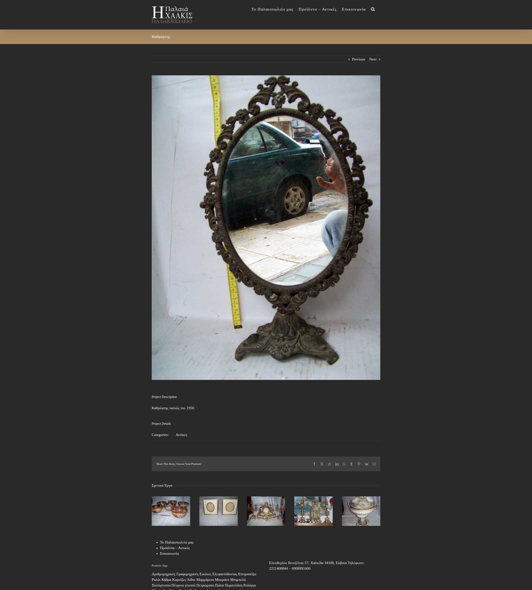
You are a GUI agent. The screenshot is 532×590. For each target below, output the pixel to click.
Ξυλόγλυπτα (161, 585)
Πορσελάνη (233, 585)
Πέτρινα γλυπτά (183, 585)
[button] (373, 8)
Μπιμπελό (238, 580)
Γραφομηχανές (187, 574)
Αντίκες (181, 435)
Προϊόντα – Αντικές (175, 548)
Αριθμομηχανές (163, 574)
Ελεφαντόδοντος (224, 574)
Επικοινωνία (169, 553)
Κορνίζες (179, 580)
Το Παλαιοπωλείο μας (176, 542)
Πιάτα (219, 585)
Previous (358, 59)
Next (373, 59)
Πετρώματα (205, 585)
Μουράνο (222, 580)
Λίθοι (191, 580)
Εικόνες (205, 574)
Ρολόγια (249, 585)
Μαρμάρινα (205, 580)
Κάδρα (166, 580)
